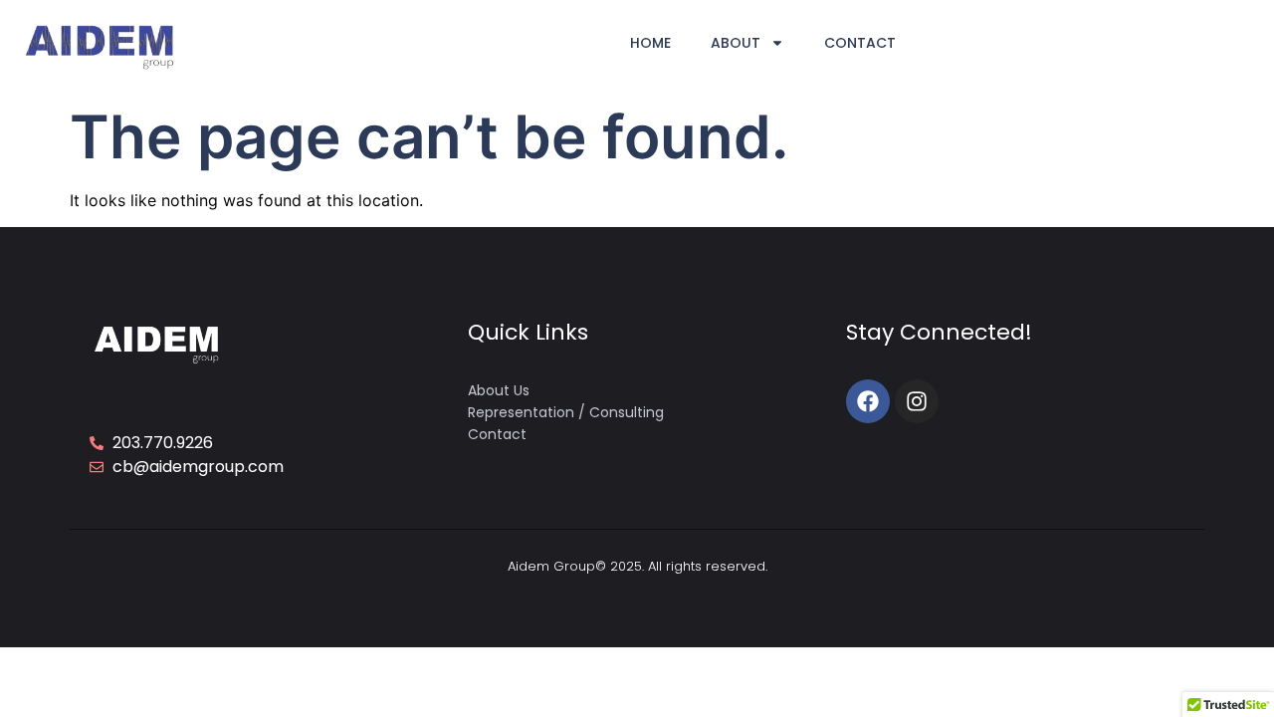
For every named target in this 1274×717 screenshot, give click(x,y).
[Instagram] (917, 401)
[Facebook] (868, 401)
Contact (860, 43)
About (735, 43)
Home (650, 43)
